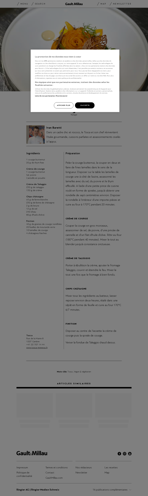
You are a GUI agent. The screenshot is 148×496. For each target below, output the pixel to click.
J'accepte (85, 105)
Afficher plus (63, 105)
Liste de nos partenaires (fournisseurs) (51, 96)
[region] (75, 81)
